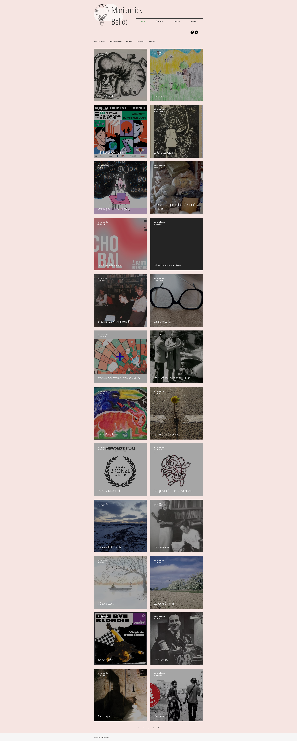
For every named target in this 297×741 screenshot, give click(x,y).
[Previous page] (139, 728)
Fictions (129, 41)
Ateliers (152, 41)
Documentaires (116, 41)
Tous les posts (99, 41)
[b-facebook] (192, 32)
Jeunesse (140, 41)
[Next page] (158, 728)
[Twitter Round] (196, 32)
